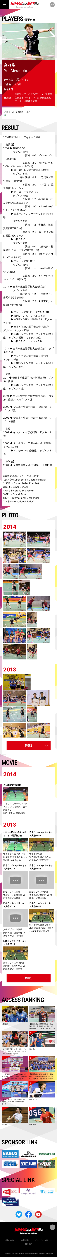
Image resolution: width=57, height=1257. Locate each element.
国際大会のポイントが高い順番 (22, 475)
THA (29, 166)
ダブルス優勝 (42, 312)
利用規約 (28, 1244)
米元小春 (8, 297)
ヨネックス (17, 250)
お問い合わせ (10, 1240)
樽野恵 (42, 224)
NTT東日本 (15, 228)
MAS (23, 210)
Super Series (19, 486)
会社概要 (25, 1240)
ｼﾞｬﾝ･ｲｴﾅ (43, 155)
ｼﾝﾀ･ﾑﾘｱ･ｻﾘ (44, 268)
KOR (12, 159)
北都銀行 (19, 297)
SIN (12, 271)
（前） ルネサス (23, 79)
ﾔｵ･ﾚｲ (6, 271)
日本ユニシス (16, 188)
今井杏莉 (43, 301)
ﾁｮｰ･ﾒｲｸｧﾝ (44, 275)
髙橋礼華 (43, 199)
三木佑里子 (44, 293)
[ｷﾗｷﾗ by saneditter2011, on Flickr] (28, 115)
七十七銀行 (15, 304)
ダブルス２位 (20, 221)
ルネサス (19, 235)
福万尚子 (44, 231)
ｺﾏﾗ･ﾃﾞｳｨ (43, 253)
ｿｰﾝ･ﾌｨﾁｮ (15, 210)
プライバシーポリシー (43, 1240)
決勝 (27, 246)
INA (18, 257)
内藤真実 (43, 246)
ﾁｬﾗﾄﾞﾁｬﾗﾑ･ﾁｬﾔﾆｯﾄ (16, 166)
